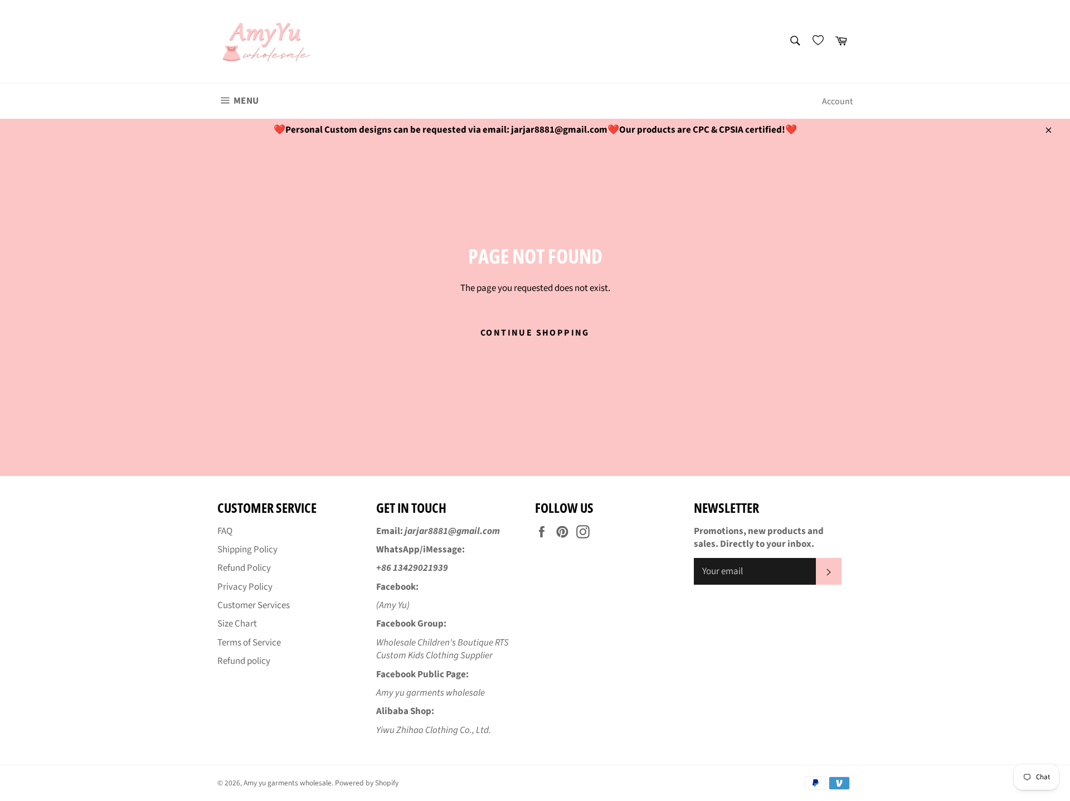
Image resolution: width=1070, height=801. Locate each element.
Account (837, 101)
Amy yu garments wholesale (288, 783)
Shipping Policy (247, 549)
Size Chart (237, 623)
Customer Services (253, 605)
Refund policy (243, 661)
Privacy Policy (245, 587)
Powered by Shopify (366, 783)
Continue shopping (535, 333)
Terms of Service (249, 642)
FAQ (224, 531)
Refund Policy (244, 568)
